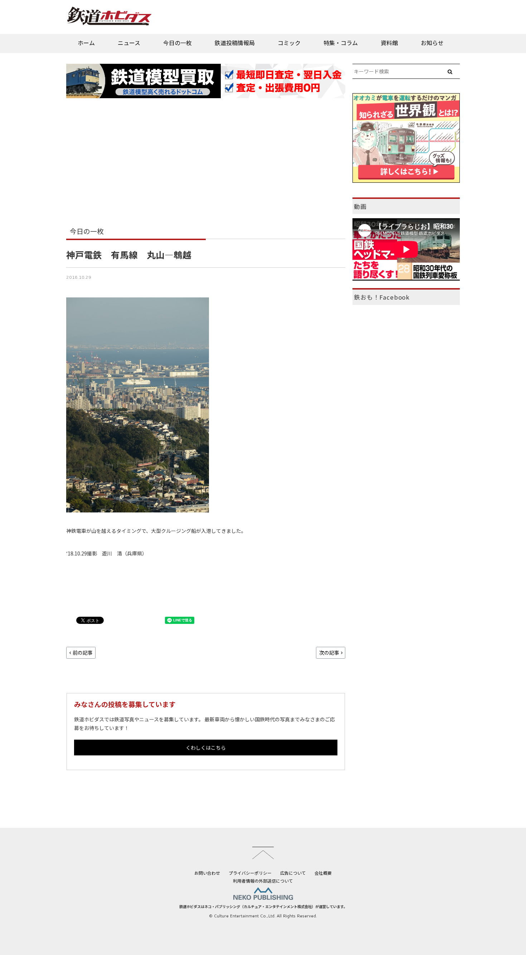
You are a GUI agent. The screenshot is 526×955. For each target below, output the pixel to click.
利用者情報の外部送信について (263, 881)
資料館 (389, 42)
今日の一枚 (177, 42)
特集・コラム (340, 42)
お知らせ (432, 42)
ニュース (129, 42)
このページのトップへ (263, 853)
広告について (293, 873)
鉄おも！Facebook (382, 297)
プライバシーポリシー (250, 873)
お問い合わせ (207, 873)
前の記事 (83, 652)
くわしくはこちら (206, 747)
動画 (360, 206)
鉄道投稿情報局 (235, 42)
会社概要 (323, 873)
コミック (289, 42)
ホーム (86, 42)
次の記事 (329, 652)
